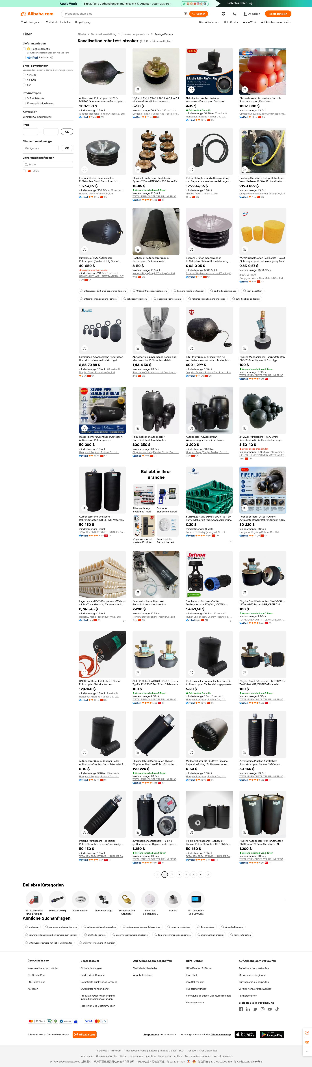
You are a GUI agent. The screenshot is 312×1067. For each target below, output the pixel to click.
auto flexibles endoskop (248, 299)
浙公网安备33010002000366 (215, 1061)
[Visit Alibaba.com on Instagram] (262, 1009)
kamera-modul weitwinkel (190, 291)
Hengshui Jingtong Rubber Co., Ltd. (206, 116)
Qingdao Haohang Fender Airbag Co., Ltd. (102, 113)
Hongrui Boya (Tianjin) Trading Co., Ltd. (154, 273)
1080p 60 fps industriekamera (151, 291)
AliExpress (101, 1050)
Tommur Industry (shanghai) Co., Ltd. (206, 532)
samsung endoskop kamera (63, 927)
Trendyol (191, 1050)
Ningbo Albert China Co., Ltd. (202, 193)
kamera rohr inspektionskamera (174, 935)
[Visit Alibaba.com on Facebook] (241, 1009)
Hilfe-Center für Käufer (199, 968)
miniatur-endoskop (180, 927)
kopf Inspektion (254, 291)
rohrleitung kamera (137, 299)
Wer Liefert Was (208, 1050)
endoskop (33, 927)
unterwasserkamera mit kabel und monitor (50, 943)
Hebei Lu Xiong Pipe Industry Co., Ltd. (100, 616)
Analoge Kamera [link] (164, 34)
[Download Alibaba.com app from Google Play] (272, 1034)
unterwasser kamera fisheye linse (143, 927)
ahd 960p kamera (97, 935)
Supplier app (151, 1034)
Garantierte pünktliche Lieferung (99, 981)
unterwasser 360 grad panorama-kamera (105, 291)
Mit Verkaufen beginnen (252, 975)
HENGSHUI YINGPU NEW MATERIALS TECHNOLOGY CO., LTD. (102, 276)
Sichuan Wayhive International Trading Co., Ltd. (209, 273)
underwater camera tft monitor (99, 943)
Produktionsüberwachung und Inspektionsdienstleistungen (98, 997)
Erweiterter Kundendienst (95, 988)
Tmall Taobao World (135, 1050)
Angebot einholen (143, 975)
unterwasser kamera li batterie (132, 935)
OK (67, 131)
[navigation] (48, 454)
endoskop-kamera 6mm (169, 299)
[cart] (235, 14)
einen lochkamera (234, 927)
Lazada (153, 1050)
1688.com (115, 1050)
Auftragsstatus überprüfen (254, 981)
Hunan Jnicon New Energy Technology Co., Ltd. (209, 616)
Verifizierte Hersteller (145, 968)
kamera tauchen (242, 935)
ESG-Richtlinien (36, 981)
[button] (185, 14)
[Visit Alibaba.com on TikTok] (277, 1009)
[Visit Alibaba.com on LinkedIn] (248, 1009)
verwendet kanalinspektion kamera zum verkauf (53, 935)
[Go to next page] (208, 874)
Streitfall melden (195, 981)
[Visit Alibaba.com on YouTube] (270, 1009)
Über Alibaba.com (38, 960)
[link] (307, 1032)
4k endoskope (207, 927)
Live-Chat (191, 975)
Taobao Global (168, 1050)
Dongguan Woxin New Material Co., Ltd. (261, 278)
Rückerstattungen (196, 988)
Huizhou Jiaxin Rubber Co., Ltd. (96, 193)
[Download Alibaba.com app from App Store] (245, 1034)
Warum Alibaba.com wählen (43, 968)
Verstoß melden (195, 1002)
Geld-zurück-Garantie (93, 975)
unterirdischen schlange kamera (100, 299)
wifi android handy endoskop (101, 927)
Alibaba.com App (221, 1034)
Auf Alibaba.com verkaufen (254, 968)
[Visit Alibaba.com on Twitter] (255, 1009)
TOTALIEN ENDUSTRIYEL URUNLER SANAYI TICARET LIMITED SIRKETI (156, 196)
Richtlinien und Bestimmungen (98, 1005)
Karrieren (33, 988)
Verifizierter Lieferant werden (255, 988)
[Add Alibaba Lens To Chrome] (85, 1034)
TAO (181, 1050)
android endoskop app (225, 291)
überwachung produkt (212, 935)
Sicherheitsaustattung (103, 34)
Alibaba (82, 34)
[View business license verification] (188, 1061)
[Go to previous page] (157, 874)
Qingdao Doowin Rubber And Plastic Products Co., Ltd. (262, 113)
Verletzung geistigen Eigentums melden (208, 995)
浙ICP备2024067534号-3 (248, 1061)
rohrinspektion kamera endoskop (208, 299)
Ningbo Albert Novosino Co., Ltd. (97, 372)
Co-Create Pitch (37, 975)
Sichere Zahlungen (91, 968)
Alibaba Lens (35, 1034)
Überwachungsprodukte (135, 34)
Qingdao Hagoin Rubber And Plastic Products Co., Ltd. (156, 113)
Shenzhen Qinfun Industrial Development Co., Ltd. (156, 372)
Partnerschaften (248, 995)
